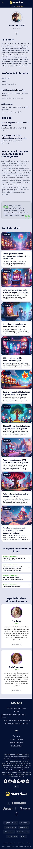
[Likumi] (19, 808)
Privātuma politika (16, 744)
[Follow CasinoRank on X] (14, 786)
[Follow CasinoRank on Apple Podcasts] (27, 786)
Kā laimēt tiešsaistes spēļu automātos (16, 725)
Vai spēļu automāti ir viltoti (16, 713)
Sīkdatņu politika (20, 847)
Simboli (16, 716)
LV (15, 791)
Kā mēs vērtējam (16, 751)
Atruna (28, 847)
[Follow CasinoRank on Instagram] (9, 786)
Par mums (16, 741)
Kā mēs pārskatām (16, 747)
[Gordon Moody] (7, 813)
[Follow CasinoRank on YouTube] (18, 786)
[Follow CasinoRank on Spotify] (23, 786)
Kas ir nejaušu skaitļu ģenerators (16, 728)
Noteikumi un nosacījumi (9, 847)
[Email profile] (16, 33)
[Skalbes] (15, 813)
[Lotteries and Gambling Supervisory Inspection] (8, 808)
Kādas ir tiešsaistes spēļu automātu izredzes (13, 720)
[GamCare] (24, 813)
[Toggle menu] (2, 2)
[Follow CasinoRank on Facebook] (5, 786)
